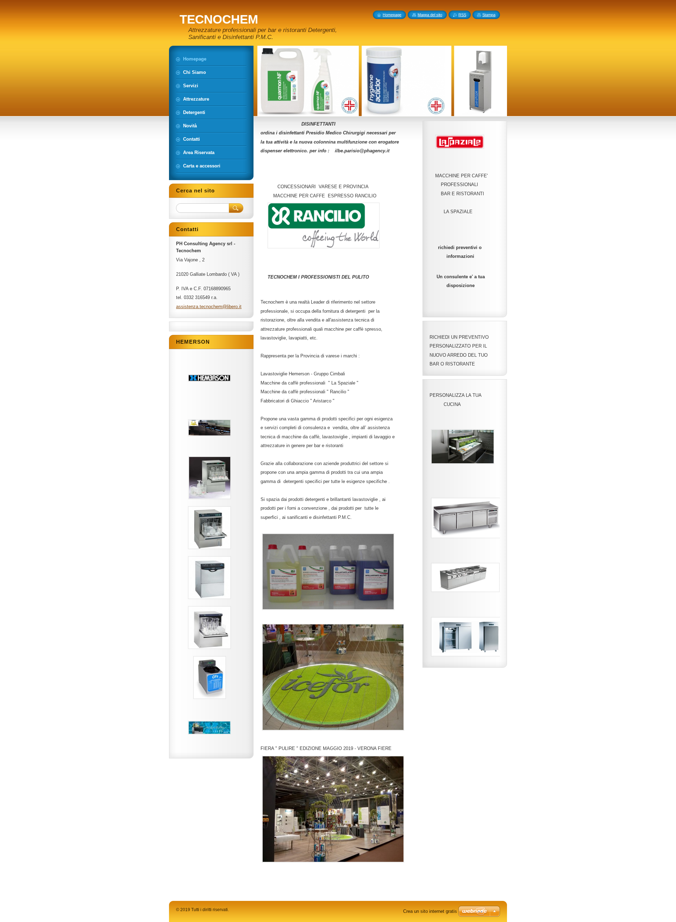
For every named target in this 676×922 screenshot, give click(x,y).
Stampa (488, 15)
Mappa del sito (430, 15)
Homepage (392, 15)
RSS (462, 15)
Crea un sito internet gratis (430, 911)
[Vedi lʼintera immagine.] (209, 378)
